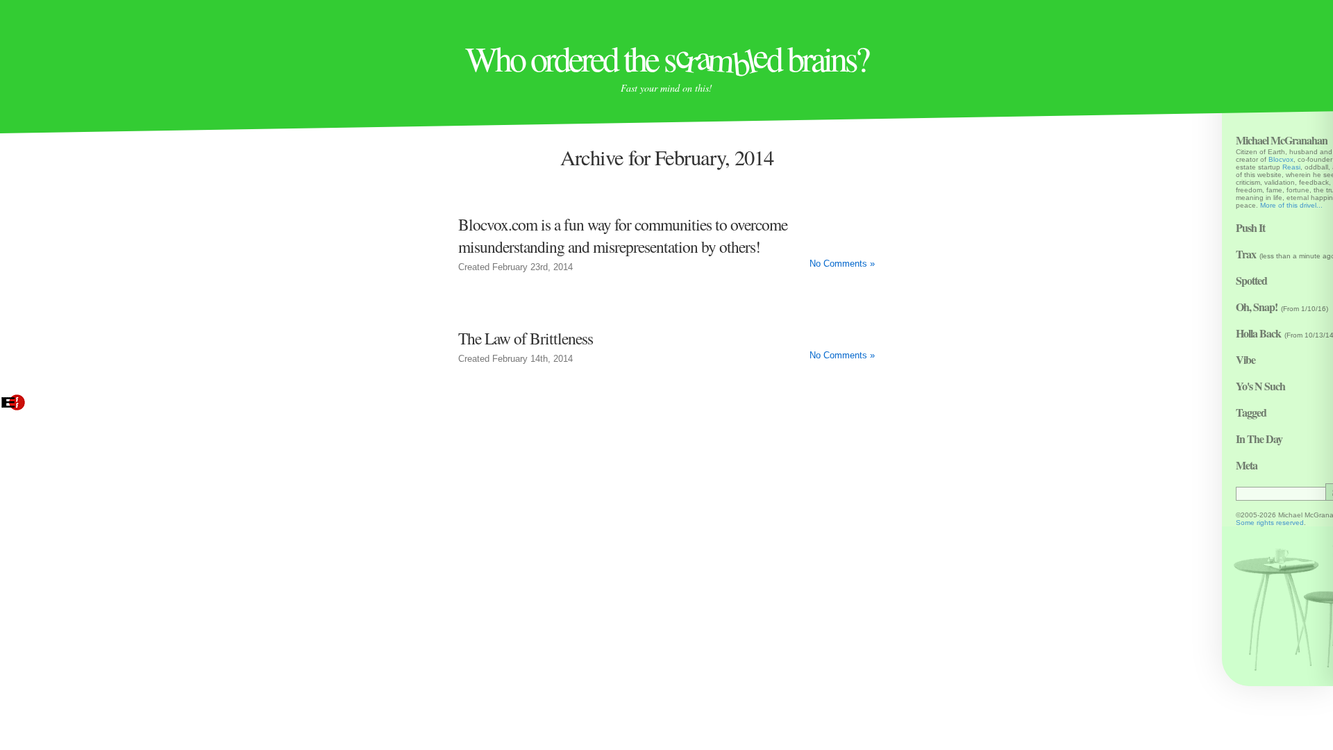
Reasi (1291, 167)
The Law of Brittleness (525, 338)
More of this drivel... (1291, 205)
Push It (1250, 227)
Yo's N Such (1260, 386)
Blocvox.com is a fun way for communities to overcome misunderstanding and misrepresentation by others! (622, 235)
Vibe (1245, 359)
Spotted (1251, 280)
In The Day (1259, 439)
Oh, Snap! (1256, 307)
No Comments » (842, 264)
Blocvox (1280, 159)
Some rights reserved (1270, 522)
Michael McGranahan (1281, 140)
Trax (1246, 254)
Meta (1246, 465)
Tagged (1251, 412)
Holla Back (1258, 333)
